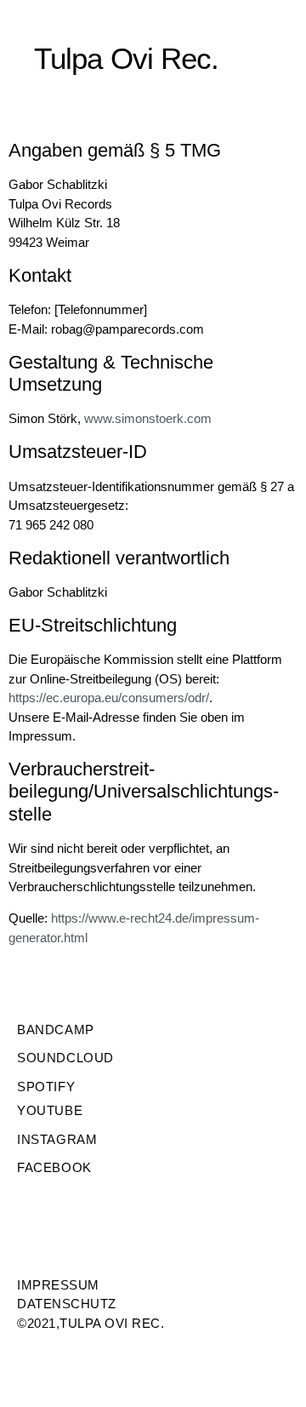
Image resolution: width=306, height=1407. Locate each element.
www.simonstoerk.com (148, 418)
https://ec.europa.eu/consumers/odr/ (108, 697)
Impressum (58, 1285)
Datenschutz (66, 1303)
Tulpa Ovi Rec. (126, 58)
